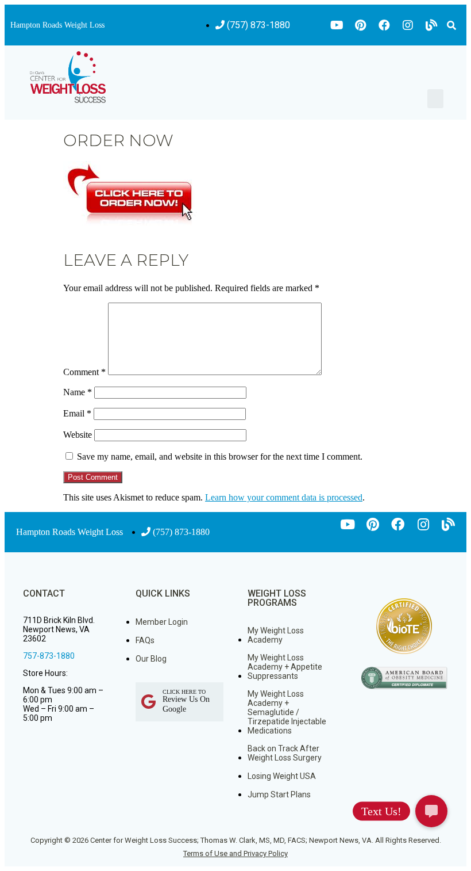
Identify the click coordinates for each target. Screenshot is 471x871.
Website (77, 435)
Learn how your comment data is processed (283, 497)
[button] (451, 25)
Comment (84, 372)
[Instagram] (408, 25)
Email (77, 413)
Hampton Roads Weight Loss (57, 25)
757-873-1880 (49, 655)
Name (77, 392)
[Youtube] (337, 25)
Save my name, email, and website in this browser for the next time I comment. (219, 456)
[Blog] (431, 25)
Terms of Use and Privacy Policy (235, 853)
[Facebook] (384, 25)
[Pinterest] (360, 25)
